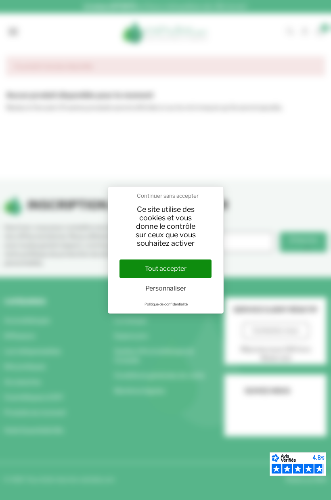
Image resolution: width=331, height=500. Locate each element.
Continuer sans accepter (168, 195)
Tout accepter (165, 268)
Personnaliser (165, 288)
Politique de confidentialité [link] (166, 304)
